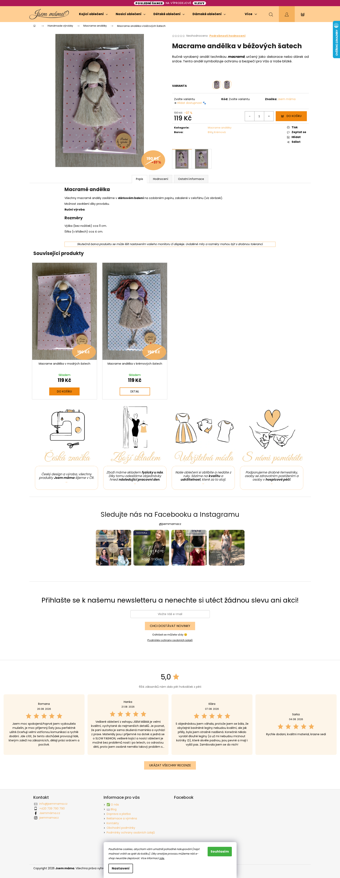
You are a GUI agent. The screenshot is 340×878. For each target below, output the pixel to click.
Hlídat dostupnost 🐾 (191, 103)
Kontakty (113, 823)
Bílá (210, 132)
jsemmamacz (49, 818)
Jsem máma (287, 99)
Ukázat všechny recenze (170, 765)
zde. (162, 858)
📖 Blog (112, 809)
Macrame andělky (219, 127)
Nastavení (121, 868)
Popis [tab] (139, 179)
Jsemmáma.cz (49, 813)
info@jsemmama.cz (53, 804)
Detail (134, 391)
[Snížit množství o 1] (249, 116)
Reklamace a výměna (122, 818)
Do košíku (294, 116)
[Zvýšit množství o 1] (269, 116)
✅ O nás (113, 805)
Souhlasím (220, 851)
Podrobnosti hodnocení (227, 36)
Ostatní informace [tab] (191, 179)
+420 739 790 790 (52, 808)
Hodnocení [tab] (160, 179)
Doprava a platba (119, 814)
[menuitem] (93, 14)
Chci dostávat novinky (170, 626)
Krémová (220, 132)
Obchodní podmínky (121, 828)
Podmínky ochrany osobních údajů (170, 640)
